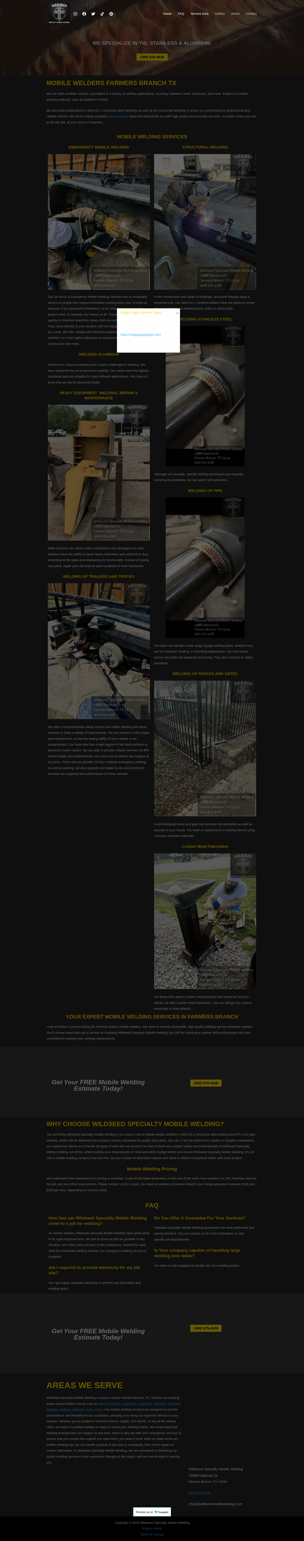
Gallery (220, 13)
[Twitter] (93, 14)
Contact (251, 13)
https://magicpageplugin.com (141, 334)
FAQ (181, 13)
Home (167, 13)
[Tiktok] (102, 14)
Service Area (199, 13)
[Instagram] (75, 14)
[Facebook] (84, 14)
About (235, 13)
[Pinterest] (111, 14)
